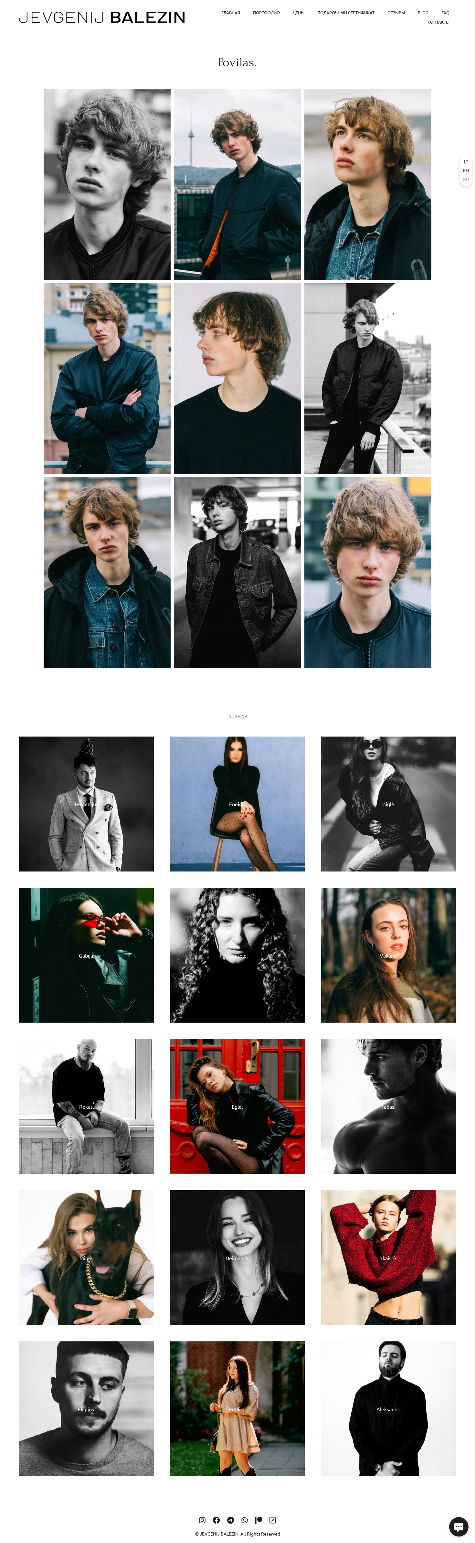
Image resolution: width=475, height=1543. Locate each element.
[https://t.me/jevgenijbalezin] (230, 1520)
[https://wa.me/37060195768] (244, 1520)
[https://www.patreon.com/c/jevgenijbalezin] (258, 1520)
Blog (423, 12)
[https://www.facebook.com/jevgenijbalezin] (216, 1520)
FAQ (445, 12)
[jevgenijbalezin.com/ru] (102, 17)
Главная (230, 12)
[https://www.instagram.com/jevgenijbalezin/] (202, 1520)
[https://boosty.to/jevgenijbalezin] (272, 1520)
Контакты (438, 22)
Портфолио (266, 12)
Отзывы (396, 12)
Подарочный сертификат (346, 12)
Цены (298, 12)
